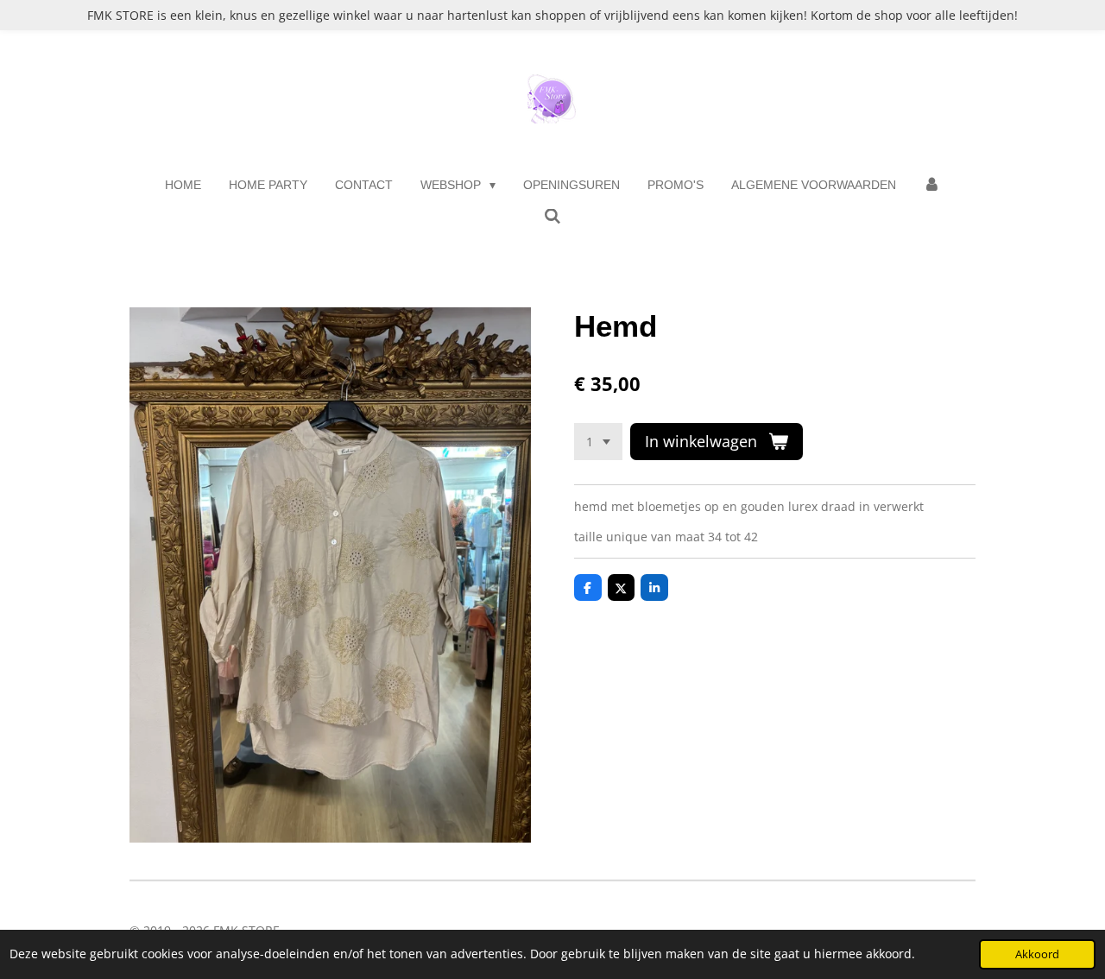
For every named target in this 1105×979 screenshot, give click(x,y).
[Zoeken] (552, 216)
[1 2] (598, 442)
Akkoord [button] (1037, 954)
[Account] (932, 185)
